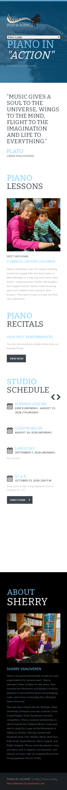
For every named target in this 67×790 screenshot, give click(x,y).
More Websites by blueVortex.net (25, 783)
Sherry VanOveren (24, 668)
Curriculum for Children (31, 261)
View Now (16, 358)
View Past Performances (30, 336)
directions (17, 500)
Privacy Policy (49, 779)
